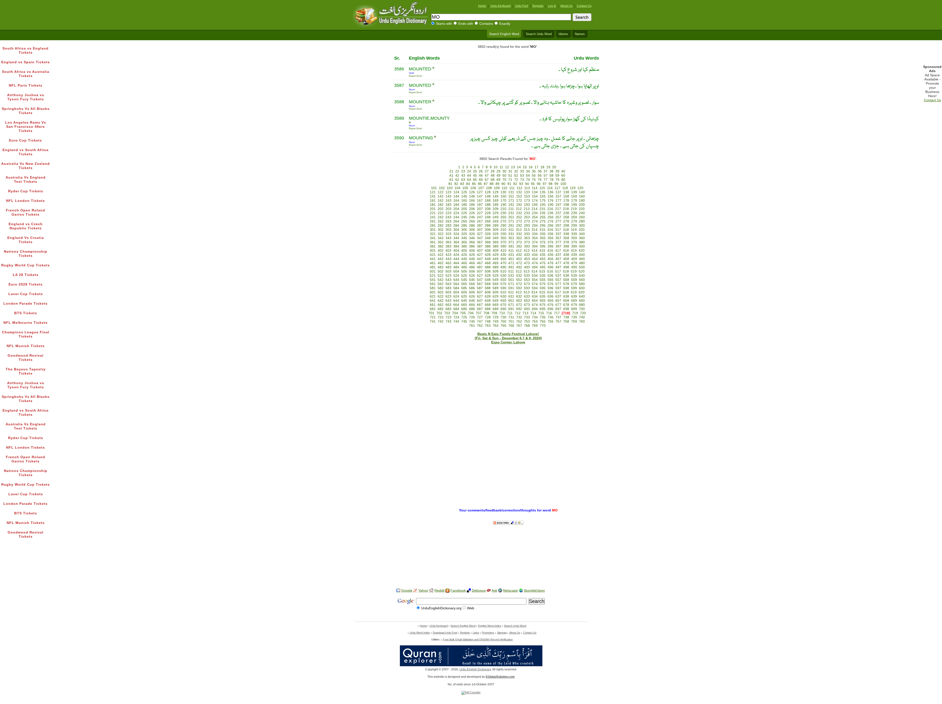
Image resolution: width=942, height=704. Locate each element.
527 (480, 275)
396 (550, 246)
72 (516, 180)
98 (550, 184)
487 (480, 267)
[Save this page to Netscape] (500, 590)
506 (472, 271)
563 (448, 284)
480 (582, 263)
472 (519, 263)
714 (533, 313)
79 (557, 180)
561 (433, 284)
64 (469, 180)
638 (566, 296)
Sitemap (502, 632)
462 (441, 263)
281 (433, 225)
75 (534, 180)
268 (488, 221)
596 (550, 288)
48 (493, 175)
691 (511, 309)
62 (457, 180)
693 (527, 309)
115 (542, 188)
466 (472, 263)
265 (464, 221)
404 (456, 250)
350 (503, 238)
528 (488, 275)
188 (488, 205)
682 (441, 309)
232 (519, 213)
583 (448, 288)
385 (464, 246)
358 (566, 238)
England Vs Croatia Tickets (25, 240)
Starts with (444, 24)
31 (510, 171)
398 (566, 246)
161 (433, 200)
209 (495, 209)
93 (521, 184)
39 (557, 171)
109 (497, 188)
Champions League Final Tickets (25, 334)
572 (519, 284)
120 (580, 188)
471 (511, 263)
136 (550, 192)
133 (527, 192)
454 (535, 259)
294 (535, 225)
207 (480, 209)
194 (535, 205)
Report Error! (415, 76)
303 (448, 230)
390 (503, 246)
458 (566, 259)
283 (448, 225)
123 (448, 192)
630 (503, 296)
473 (527, 263)
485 (464, 267)
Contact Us (584, 6)
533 (527, 275)
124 (456, 192)
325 (464, 234)
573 (527, 284)
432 (519, 255)
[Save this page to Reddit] (431, 591)
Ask (494, 590)
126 (472, 192)
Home (482, 6)
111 (512, 188)
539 (574, 275)
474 (535, 263)
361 (433, 242)
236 (550, 213)
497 (558, 267)
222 (441, 213)
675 (543, 305)
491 (511, 267)
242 (441, 217)
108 (489, 188)
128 (488, 192)
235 (543, 213)
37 (546, 171)
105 (465, 188)
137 (558, 192)
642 (441, 300)
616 (550, 292)
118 (565, 188)
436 (550, 255)
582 (441, 288)
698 (566, 309)
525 (464, 275)
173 (527, 200)
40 (563, 171)
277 (558, 221)
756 (550, 321)
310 (503, 230)
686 (472, 309)
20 (554, 167)
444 (456, 259)
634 (535, 296)
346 (472, 238)
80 (563, 180)
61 (451, 180)
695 (543, 309)
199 (574, 205)
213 (527, 209)
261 (433, 221)
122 (441, 192)
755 (543, 321)
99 (556, 184)
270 (503, 221)
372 (519, 242)
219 (574, 209)
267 (480, 221)
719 (575, 313)
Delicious (479, 590)
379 (574, 242)
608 (488, 292)
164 (456, 200)
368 (488, 242)
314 (534, 230)
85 (474, 184)
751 (511, 321)
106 (473, 188)
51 (510, 175)
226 (472, 213)
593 (527, 288)
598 (566, 288)
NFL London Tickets (25, 201)
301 (433, 230)
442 (441, 259)
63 (463, 180)
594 (535, 288)
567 (480, 284)
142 (441, 196)
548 (488, 280)
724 (456, 317)
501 (433, 271)
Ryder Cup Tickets (25, 191)
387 (480, 246)
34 (528, 171)
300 (582, 225)
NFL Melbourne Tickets (25, 323)
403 (448, 250)
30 (504, 171)
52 (516, 175)
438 (566, 255)
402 (441, 250)
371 (511, 242)
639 (574, 296)
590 (503, 288)
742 (441, 321)
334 (535, 234)
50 (504, 175)
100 (563, 184)
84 (468, 184)
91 (509, 184)
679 (574, 305)
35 (534, 171)
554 (535, 280)
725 (464, 317)
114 (534, 188)
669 (495, 305)
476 (550, 263)
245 (464, 217)
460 (582, 259)
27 (487, 171)
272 (519, 221)
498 (566, 267)
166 (472, 200)
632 (519, 296)
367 (480, 242)
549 (495, 280)
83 (462, 184)
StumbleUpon (534, 590)
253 (527, 217)
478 (566, 263)
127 (480, 192)
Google (406, 590)
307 (480, 230)
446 (472, 259)
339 (574, 234)
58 (551, 175)
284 (456, 225)
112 (519, 188)
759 (574, 321)
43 (463, 175)
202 (441, 209)
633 (527, 296)
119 (573, 188)
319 (574, 230)
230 (503, 213)
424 (456, 255)
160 (582, 196)
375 (543, 242)
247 (480, 217)
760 (582, 321)
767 (519, 325)
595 (543, 288)
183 (448, 205)
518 (566, 271)
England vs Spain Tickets (25, 62)
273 (527, 221)
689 (495, 309)
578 (566, 284)
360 (582, 238)
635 (543, 296)
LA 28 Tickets (26, 275)
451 (511, 259)
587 (480, 288)
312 (519, 230)
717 (557, 313)
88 (492, 184)
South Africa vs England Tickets (25, 50)
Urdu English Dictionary (475, 669)
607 (480, 292)
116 (550, 188)
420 (582, 250)
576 (550, 284)
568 (488, 284)
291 (511, 225)
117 (557, 188)
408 (488, 250)
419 (574, 250)
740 (582, 317)
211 (511, 209)
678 (566, 305)
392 (519, 246)
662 (441, 305)
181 (433, 205)
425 (464, 255)
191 (511, 205)
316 (550, 230)
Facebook (458, 590)
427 (480, 255)
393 (527, 246)
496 (550, 267)
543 (448, 280)
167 (480, 200)
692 (519, 309)
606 (472, 292)
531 (511, 275)
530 (503, 275)
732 (519, 317)
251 (511, 217)
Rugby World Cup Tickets (25, 265)
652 (519, 300)
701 (431, 313)
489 (495, 267)
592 (519, 288)
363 (448, 242)
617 (558, 292)
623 (448, 296)
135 (543, 192)
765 (503, 325)
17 (536, 167)
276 (550, 221)
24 (469, 171)
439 (574, 255)
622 (441, 296)
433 (527, 255)
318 (566, 230)
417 (558, 250)
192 (519, 205)
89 (497, 184)
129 (495, 192)
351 (511, 238)
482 (441, 267)
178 (566, 200)
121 (433, 192)
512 (519, 271)
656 (550, 300)
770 (543, 325)
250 (503, 217)
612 (519, 292)
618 (566, 292)
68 (493, 180)
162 (441, 200)
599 (574, 288)
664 (456, 305)
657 (558, 300)
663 (448, 305)
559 (574, 280)
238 (566, 213)
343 (448, 238)
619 (574, 292)
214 (534, 209)
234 (535, 213)
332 (519, 234)
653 (527, 300)
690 (503, 309)
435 (543, 255)
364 (456, 242)
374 (535, 242)
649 (495, 300)
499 (574, 267)
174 (535, 200)
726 (472, 317)
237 (558, 213)
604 (456, 292)
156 (550, 196)
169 (495, 200)
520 (582, 271)
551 (511, 280)
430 (503, 255)
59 (557, 175)
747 (480, 321)
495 (543, 267)
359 (574, 238)
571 (511, 284)
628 (488, 296)
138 (566, 192)
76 (540, 180)
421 (433, 255)
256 (550, 217)
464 (456, 263)
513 (527, 271)
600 (582, 288)
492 (519, 267)
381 (433, 246)
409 (495, 250)
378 (566, 242)
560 (582, 280)
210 (503, 209)
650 (503, 300)
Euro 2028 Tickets (26, 284)
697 (558, 309)
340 (582, 234)
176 (550, 200)
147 (480, 196)
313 (527, 230)
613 (527, 292)
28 (493, 171)
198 (566, 205)
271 (511, 221)
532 (519, 275)
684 (456, 309)
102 (442, 188)
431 (511, 255)
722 (441, 317)
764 (495, 325)
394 (535, 246)
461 (433, 263)
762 (480, 325)
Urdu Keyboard (500, 6)
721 (433, 317)
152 (519, 196)
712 (518, 313)
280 (582, 221)
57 (546, 175)
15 (525, 167)
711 (510, 313)
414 (534, 250)
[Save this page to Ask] (489, 590)
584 (456, 288)
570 (503, 284)
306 (472, 230)
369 (495, 242)
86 (480, 184)
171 (511, 200)
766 (511, 325)
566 (472, 284)
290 (503, 225)
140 (582, 192)
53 (522, 175)
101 (434, 188)
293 (527, 225)
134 (535, 192)
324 (456, 234)
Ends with (465, 24)
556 (550, 280)
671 (511, 305)
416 (550, 250)
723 (448, 317)
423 (448, 255)
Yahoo (423, 590)
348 (488, 238)
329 (495, 234)
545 (464, 280)
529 (495, 275)
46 (481, 175)
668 (488, 305)
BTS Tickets (25, 313)
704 (455, 313)
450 (503, 259)
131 (511, 192)
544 (456, 280)
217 (558, 209)
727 (480, 317)
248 (488, 217)
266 (472, 221)
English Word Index (489, 625)
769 (535, 325)
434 (535, 255)
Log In (552, 6)
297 (558, 225)
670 (503, 305)
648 (488, 300)
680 (582, 305)
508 (488, 271)
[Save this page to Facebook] (447, 591)
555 (543, 280)
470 (503, 263)
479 (574, 263)
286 (472, 225)
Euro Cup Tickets (25, 140)
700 (582, 309)
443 (448, 259)
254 (535, 217)
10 (495, 167)
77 (546, 180)
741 (433, 321)
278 (566, 221)
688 (488, 309)
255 (543, 217)
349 (495, 238)
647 (480, 300)
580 (582, 284)
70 (504, 180)
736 (550, 317)
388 (488, 246)
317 (558, 230)
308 (488, 230)
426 (472, 255)
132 (519, 192)
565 (464, 284)
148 (488, 196)
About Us (566, 6)
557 (558, 280)
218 (566, 209)
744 (456, 321)
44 (469, 175)
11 (501, 167)
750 (503, 321)
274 (535, 221)
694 (535, 309)
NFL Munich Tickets (26, 346)
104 (457, 188)
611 (511, 292)
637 (558, 296)
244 (456, 217)
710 (502, 313)
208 (488, 209)
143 (448, 196)
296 (550, 225)
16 (531, 167)
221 (433, 213)
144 (456, 196)
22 (457, 171)
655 (543, 300)
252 (519, 217)
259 (574, 217)
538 (566, 275)
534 (535, 275)
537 (558, 275)
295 (543, 225)
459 (574, 259)
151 (511, 196)
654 (535, 300)
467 (480, 263)
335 (543, 234)
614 (534, 292)
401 (433, 250)
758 (566, 321)
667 (480, 305)
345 (464, 238)
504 (456, 271)
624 (456, 296)
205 (464, 209)
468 (488, 263)
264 (456, 221)
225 (464, 213)
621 (433, 296)
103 (450, 188)
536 (550, 275)
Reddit (439, 590)
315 (542, 230)
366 (472, 242)
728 (488, 317)
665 (464, 305)
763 (488, 325)
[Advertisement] (471, 569)
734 (535, 317)
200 (582, 205)
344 (456, 238)
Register (538, 6)
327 (480, 234)
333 (527, 234)
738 (566, 317)
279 (574, 221)
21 (451, 171)
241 (433, 217)
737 (558, 317)
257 (558, 217)
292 (519, 225)
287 (480, 225)
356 (550, 238)
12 (507, 167)
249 (495, 217)
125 (464, 192)
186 (472, 205)
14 (519, 167)
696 (550, 309)
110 (504, 188)
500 (582, 267)
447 (480, 259)
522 (441, 275)
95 (533, 184)
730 (503, 317)
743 (448, 321)
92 (515, 184)
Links (476, 632)
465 (464, 263)
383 (448, 246)
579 (574, 284)
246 (472, 217)
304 (456, 230)
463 (448, 263)
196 (550, 205)
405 (464, 250)
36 (540, 171)
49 (498, 175)
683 (448, 309)
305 (464, 230)
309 (495, 230)
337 (558, 234)
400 (582, 246)
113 (527, 188)
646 (472, 300)
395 (543, 246)
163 (448, 200)
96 (539, 184)
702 (439, 313)
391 (511, 246)
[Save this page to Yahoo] (415, 590)
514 (534, 271)
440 (582, 255)
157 (558, 196)
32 (516, 171)
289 (495, 225)
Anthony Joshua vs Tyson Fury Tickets (25, 97)
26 (481, 171)
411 (511, 250)
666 (472, 305)
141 (433, 196)
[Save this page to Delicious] (469, 590)
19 (548, 167)
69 (498, 180)
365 (464, 242)
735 (543, 317)
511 (511, 271)
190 (503, 205)
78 (551, 180)
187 (480, 205)
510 (503, 271)
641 (433, 300)
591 (511, 288)
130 (503, 192)
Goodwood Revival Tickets (25, 358)
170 (503, 200)
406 (472, 250)
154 (535, 196)
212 (519, 209)
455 (543, 259)
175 (543, 200)
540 (582, 275)
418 (566, 250)
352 (519, 238)
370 (503, 242)
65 (475, 180)
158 (566, 196)
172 (519, 200)
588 (488, 288)
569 (495, 284)
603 (448, 292)
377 (558, 242)
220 (582, 209)
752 (519, 321)
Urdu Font (521, 6)
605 (464, 292)
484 (456, 267)
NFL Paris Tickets (25, 85)
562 (441, 284)
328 (488, 234)
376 (550, 242)
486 (472, 267)
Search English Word (504, 34)
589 (495, 288)
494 (535, 267)
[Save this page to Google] (398, 590)
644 (456, 300)
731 (511, 317)
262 (441, 221)
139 (574, 192)
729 (495, 317)
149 (495, 196)
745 (464, 321)
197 (558, 205)
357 (558, 238)
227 (480, 213)
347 (480, 238)
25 (475, 171)
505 (464, 271)
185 (464, 205)
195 (543, 205)
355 (543, 238)
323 (448, 234)
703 (447, 313)
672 (519, 305)
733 (527, 317)
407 (480, 250)
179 (574, 200)
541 (433, 280)
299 (574, 225)
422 (441, 255)
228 (488, 213)
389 (495, 246)
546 (472, 280)
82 (456, 184)
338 (566, 234)
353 (527, 238)
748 (488, 321)
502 (441, 271)
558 (566, 280)
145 (464, 196)
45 (475, 175)
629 (495, 296)
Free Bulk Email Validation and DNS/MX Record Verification (478, 639)
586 (472, 288)
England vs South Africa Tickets (25, 152)
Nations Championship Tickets (25, 254)
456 (550, 259)
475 (543, 263)
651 (511, 300)
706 (471, 313)
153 (527, 196)
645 (464, 300)
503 (448, 271)
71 (510, 180)
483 (448, 267)
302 (441, 230)
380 (582, 242)
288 (488, 225)
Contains (486, 24)
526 (472, 275)
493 (527, 267)
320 (582, 230)
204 (456, 209)
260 (582, 217)
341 (433, 238)
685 (464, 309)
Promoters (488, 632)
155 (543, 196)
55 (534, 175)
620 (582, 292)
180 (582, 200)
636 (550, 296)
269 (495, 221)
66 (481, 180)
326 (472, 234)
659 (574, 300)
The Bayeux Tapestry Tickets (26, 371)
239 (574, 213)
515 (542, 271)
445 (464, 259)
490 (503, 267)
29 (498, 171)
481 (433, 267)
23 (463, 171)
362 (441, 242)
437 (558, 255)
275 (543, 221)
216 (550, 209)
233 (527, 213)
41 (451, 175)
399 (574, 246)
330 (503, 234)
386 (472, 246)
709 (494, 313)
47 (487, 175)
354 (535, 238)
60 (563, 175)
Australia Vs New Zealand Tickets (25, 166)
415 (542, 250)
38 (551, 171)
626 (472, 296)
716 (549, 313)
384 (456, 246)
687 (480, 309)
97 (545, 184)
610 (503, 292)
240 (582, 213)
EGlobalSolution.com (500, 676)
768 (527, 325)
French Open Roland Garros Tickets (25, 212)
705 (463, 313)
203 (448, 209)
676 (550, 305)
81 (450, 184)
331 (511, 234)
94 (527, 184)
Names (580, 34)
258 (566, 217)
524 (456, 275)
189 (495, 205)
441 (433, 259)
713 (525, 313)
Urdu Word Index (420, 632)
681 (433, 309)
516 (550, 271)
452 (519, 259)
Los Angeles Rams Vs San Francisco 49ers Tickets (25, 127)
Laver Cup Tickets (25, 294)
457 (558, 259)
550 (503, 280)
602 (441, 292)
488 (488, 267)
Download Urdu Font (445, 632)
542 (441, 280)
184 (456, 205)
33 (522, 171)
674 (535, 305)
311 (511, 230)
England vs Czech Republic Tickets (26, 226)
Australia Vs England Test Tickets (26, 179)
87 (486, 184)
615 (542, 292)
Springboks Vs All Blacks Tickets (26, 111)
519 (574, 271)
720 (583, 313)
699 (574, 309)
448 (488, 259)
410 (503, 250)
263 (448, 221)
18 (542, 167)
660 (582, 300)
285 (464, 225)
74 (528, 180)
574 (535, 284)
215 (542, 209)
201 (433, 209)
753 (527, 321)
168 (488, 200)
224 (456, 213)
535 (543, 275)
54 (528, 175)
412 (519, 250)
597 (558, 288)
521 (433, 275)
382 (441, 246)
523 (448, 275)
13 (513, 167)
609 (495, 292)
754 (535, 321)
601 (433, 292)
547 (480, 280)
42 (457, 175)
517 (558, 271)
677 (558, 305)
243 (448, 217)
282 (441, 225)
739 (574, 317)
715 (541, 313)
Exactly (504, 24)
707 (479, 313)
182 (441, 205)
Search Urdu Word (539, 34)
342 (441, 238)
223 (448, 213)
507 (480, 271)
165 (464, 200)
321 (433, 234)
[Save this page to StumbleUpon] (521, 590)
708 (486, 313)
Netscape (510, 590)
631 (511, 296)
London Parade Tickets (25, 303)
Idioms (563, 34)
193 (527, 205)
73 (522, 180)
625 (464, 296)
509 (495, 271)
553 (527, 280)
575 (543, 284)
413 (527, 250)
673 (527, 305)
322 (441, 234)
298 (566, 225)
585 (464, 288)
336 (550, 234)
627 (480, 296)
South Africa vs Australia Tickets (25, 74)
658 (566, 300)
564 (456, 284)
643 (448, 300)
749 (495, 321)
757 (558, 321)
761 (472, 325)
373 (527, 242)
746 (472, 321)
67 (487, 180)
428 (488, 255)
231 (511, 213)
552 (519, 280)
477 (558, 263)
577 (558, 284)
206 (472, 209)
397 (558, 246)
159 (574, 196)
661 (433, 305)
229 (495, 213)
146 (472, 196)
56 (540, 175)
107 (481, 188)
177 (558, 200)
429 (495, 255)
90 (503, 184)
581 (433, 288)
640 (582, 296)
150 (503, 196)
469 (495, 263)
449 (495, 259)
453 (527, 259)
